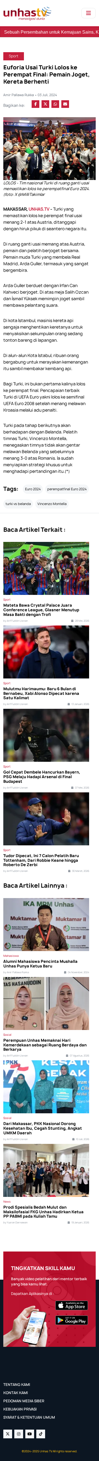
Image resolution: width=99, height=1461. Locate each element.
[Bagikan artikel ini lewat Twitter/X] (45, 104)
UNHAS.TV (39, 209)
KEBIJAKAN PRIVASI (20, 1409)
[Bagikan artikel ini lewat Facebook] (35, 104)
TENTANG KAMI (16, 1384)
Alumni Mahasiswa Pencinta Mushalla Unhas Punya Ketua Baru (40, 964)
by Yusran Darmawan (15, 1222)
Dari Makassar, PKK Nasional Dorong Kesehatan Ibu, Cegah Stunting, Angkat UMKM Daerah (42, 1128)
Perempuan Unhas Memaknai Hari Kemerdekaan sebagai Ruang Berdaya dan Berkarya (45, 1045)
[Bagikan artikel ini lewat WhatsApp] (55, 104)
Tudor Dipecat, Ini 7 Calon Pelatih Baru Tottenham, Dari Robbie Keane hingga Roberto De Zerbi (41, 860)
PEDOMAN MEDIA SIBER (23, 1400)
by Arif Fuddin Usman (15, 620)
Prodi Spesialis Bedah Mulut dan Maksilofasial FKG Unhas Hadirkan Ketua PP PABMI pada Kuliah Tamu (43, 1212)
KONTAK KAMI (15, 1392)
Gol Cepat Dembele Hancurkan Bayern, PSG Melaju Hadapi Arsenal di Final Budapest (41, 777)
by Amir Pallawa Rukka (16, 972)
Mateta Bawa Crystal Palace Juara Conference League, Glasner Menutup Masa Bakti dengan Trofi (41, 610)
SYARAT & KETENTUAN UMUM (29, 1417)
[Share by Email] (65, 104)
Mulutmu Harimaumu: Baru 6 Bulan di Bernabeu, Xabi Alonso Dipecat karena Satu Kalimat (41, 693)
